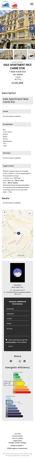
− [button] (4, 215)
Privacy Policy (9, 455)
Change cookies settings (17, 443)
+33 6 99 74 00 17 (19, 290)
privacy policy (11, 342)
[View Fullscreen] (4, 219)
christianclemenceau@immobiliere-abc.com (18, 293)
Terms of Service (20, 455)
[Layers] (30, 213)
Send (10, 346)
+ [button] (4, 212)
